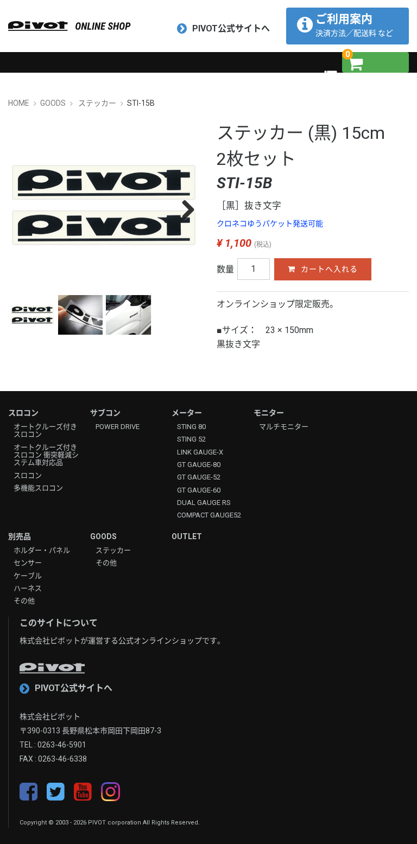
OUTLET (187, 536)
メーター (187, 412)
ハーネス (28, 588)
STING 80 (191, 427)
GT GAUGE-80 (198, 465)
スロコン (23, 412)
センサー (28, 563)
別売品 (19, 536)
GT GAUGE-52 (198, 477)
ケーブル (28, 576)
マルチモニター (283, 427)
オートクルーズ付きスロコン (45, 430)
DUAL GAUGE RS (204, 503)
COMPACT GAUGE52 (209, 515)
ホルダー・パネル (42, 550)
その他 (24, 601)
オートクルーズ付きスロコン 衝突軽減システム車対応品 (46, 455)
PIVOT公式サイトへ (231, 28)
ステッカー (113, 550)
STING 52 (191, 439)
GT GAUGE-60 (198, 490)
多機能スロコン (38, 488)
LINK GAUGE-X (200, 452)
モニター (269, 412)
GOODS (103, 536)
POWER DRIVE (118, 427)
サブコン (105, 412)
